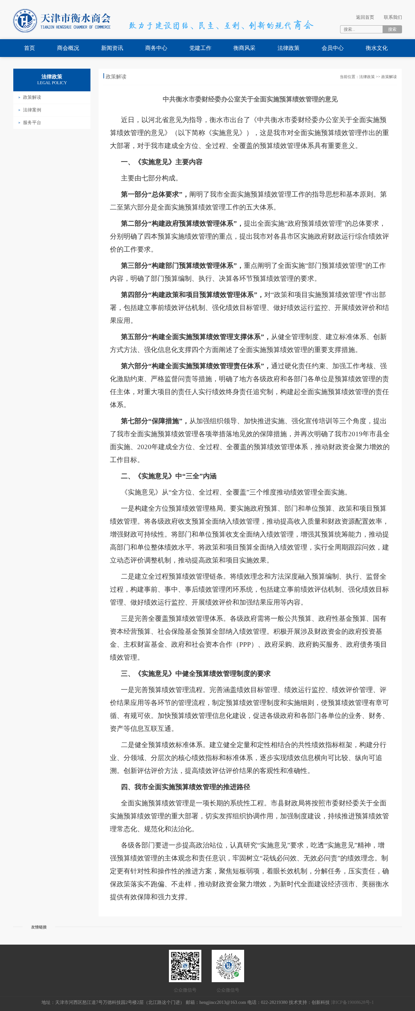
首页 (29, 48)
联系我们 (393, 17)
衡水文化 (377, 48)
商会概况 (68, 48)
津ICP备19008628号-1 (352, 1002)
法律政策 (289, 48)
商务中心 (156, 48)
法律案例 (32, 110)
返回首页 (365, 17)
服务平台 (32, 122)
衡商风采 (244, 48)
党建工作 (200, 48)
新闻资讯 (112, 48)
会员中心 (333, 48)
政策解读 (32, 97)
